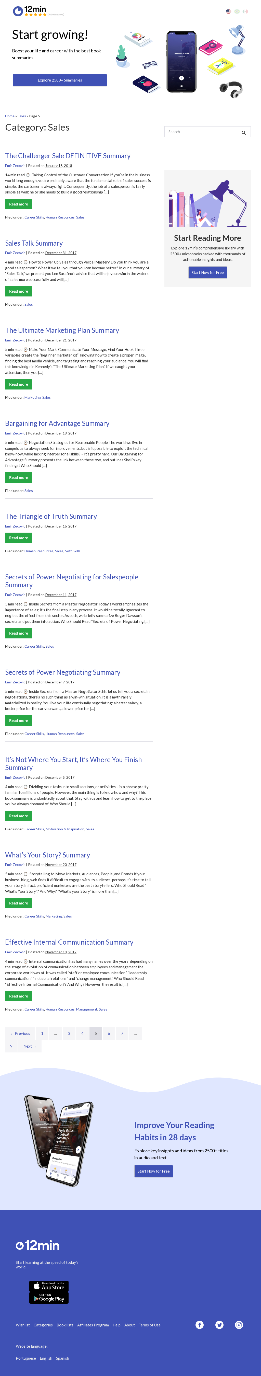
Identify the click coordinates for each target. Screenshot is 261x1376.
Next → (29, 1046)
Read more (20, 205)
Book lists (65, 1325)
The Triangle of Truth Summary (51, 516)
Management (86, 1009)
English (46, 1358)
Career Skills (34, 217)
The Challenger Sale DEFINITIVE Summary (67, 156)
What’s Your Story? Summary (47, 855)
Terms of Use (150, 1325)
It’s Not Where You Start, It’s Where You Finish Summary (73, 763)
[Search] (243, 132)
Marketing (32, 397)
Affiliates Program (93, 1325)
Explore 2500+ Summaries (60, 80)
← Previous (20, 1033)
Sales (22, 116)
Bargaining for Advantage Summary (57, 423)
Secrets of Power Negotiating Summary (62, 672)
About (129, 1325)
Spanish (62, 1358)
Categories (43, 1325)
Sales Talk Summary (34, 243)
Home (10, 116)
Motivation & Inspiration (65, 829)
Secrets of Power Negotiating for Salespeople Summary (71, 581)
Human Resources (60, 217)
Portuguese (26, 1358)
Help (117, 1325)
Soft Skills (73, 551)
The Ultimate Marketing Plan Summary (62, 330)
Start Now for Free (208, 272)
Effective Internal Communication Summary (69, 942)
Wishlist (23, 1325)
